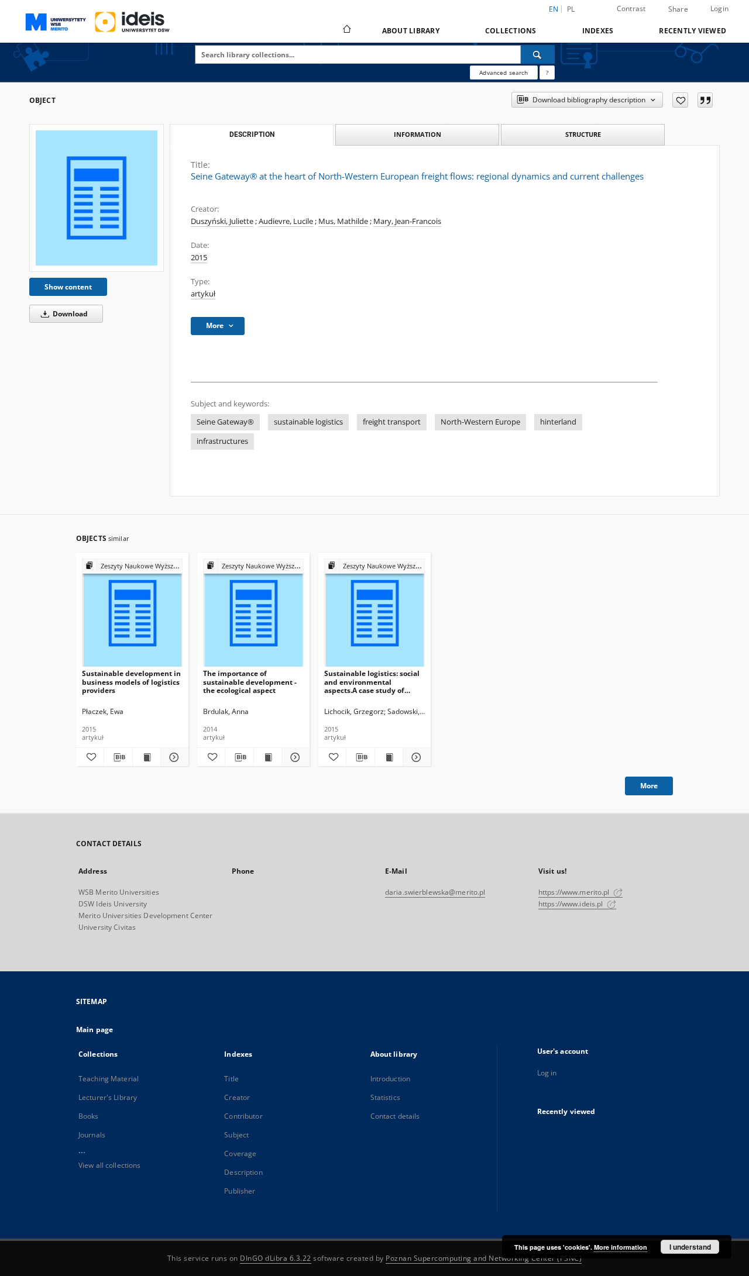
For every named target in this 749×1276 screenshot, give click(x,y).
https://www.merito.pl (574, 892)
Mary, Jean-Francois (407, 221)
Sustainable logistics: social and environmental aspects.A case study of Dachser (372, 681)
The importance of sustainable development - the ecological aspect (250, 681)
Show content (68, 287)
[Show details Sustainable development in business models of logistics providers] (173, 757)
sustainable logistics (308, 422)
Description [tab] (251, 134)
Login (719, 8)
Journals (91, 1135)
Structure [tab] (583, 134)
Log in (547, 1073)
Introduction (390, 1079)
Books (88, 1116)
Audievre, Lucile (286, 221)
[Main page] (346, 30)
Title (231, 1079)
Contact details (395, 1116)
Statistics (385, 1097)
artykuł (203, 294)
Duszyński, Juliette (222, 221)
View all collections (109, 1165)
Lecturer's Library (107, 1097)
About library (410, 31)
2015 (199, 258)
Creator (237, 1097)
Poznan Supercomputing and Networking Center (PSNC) (484, 1258)
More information (620, 1247)
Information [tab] (417, 134)
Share (678, 9)
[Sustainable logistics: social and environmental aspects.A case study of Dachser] (374, 613)
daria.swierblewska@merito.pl (435, 892)
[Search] (538, 54)
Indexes (598, 31)
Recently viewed (692, 31)
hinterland (558, 422)
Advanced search (503, 72)
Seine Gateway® (225, 422)
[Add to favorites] (680, 100)
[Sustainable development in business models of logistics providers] (132, 613)
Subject (236, 1135)
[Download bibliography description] (118, 757)
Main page (94, 1029)
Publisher (239, 1191)
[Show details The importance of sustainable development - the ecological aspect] (294, 757)
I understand (690, 1246)
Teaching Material (108, 1079)
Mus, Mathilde (343, 221)
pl (571, 9)
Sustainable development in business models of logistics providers (131, 681)
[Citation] (705, 100)
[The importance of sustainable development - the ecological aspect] (253, 613)
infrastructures (222, 441)
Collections (511, 31)
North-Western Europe (480, 422)
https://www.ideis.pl (571, 904)
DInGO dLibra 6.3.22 (275, 1258)
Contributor (243, 1116)
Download (69, 314)
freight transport (392, 422)
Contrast (631, 8)
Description (243, 1172)
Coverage (240, 1153)
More (649, 786)
